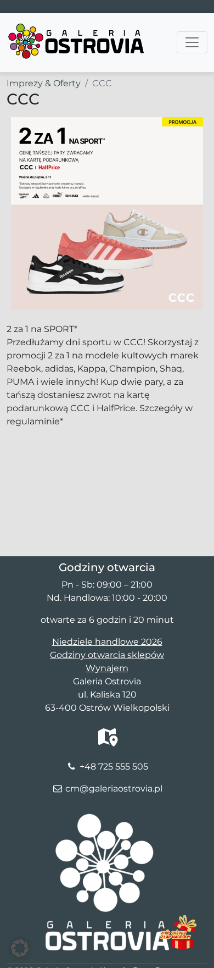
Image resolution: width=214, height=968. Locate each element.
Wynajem (107, 668)
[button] (20, 948)
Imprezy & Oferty (44, 83)
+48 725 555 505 (114, 766)
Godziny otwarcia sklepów (107, 655)
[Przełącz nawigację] (192, 42)
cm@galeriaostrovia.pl (113, 788)
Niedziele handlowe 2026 (107, 642)
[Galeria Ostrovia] (77, 27)
